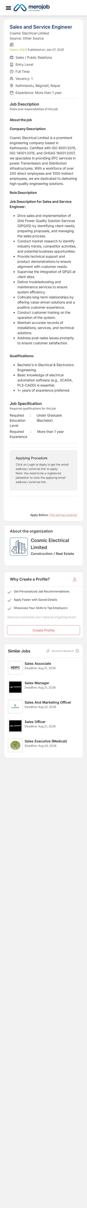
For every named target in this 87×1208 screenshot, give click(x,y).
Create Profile (44, 630)
